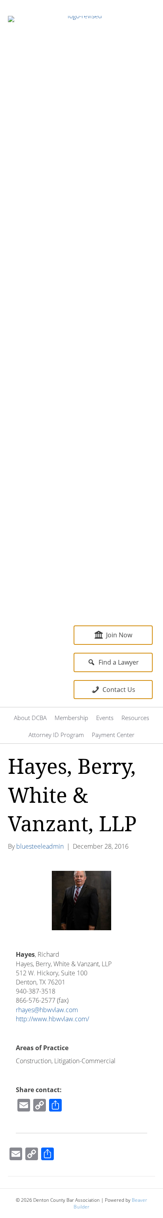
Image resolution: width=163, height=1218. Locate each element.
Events (105, 718)
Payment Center (113, 735)
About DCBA (30, 718)
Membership (71, 718)
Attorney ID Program (56, 735)
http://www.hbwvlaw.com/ (52, 1019)
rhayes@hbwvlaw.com (47, 1009)
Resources (135, 718)
